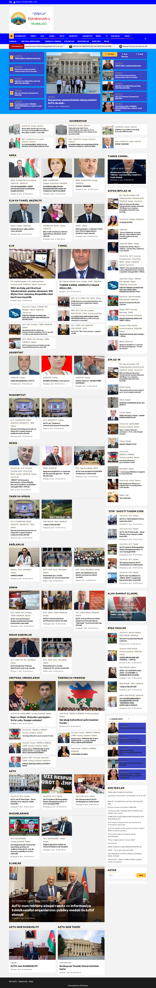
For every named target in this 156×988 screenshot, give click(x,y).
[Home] (11, 36)
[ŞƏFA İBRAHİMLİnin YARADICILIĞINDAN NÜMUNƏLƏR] (89, 365)
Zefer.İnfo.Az (83, 41)
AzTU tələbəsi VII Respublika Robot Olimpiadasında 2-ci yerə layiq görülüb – (23, 801)
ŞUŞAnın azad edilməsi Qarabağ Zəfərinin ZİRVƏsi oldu (127, 130)
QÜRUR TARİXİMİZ (122, 144)
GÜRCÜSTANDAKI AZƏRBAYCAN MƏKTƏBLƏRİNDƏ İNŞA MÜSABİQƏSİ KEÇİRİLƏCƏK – (35, 317)
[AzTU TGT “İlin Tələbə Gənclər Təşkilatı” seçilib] (64, 329)
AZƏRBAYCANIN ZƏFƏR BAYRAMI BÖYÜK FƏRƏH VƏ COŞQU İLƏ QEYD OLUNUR (83, 145)
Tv (107, 36)
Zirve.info (96, 41)
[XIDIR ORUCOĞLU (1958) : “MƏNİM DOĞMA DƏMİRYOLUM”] (113, 415)
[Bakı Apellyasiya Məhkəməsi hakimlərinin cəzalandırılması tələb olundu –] (113, 484)
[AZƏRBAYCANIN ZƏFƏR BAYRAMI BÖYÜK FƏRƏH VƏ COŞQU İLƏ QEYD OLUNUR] (61, 143)
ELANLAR (12, 41)
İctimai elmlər (127, 163)
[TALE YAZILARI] (113, 497)
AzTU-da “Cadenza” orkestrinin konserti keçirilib (56, 424)
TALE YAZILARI (125, 498)
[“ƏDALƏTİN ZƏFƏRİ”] (57, 509)
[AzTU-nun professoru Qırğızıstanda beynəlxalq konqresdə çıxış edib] (15, 343)
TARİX (32, 423)
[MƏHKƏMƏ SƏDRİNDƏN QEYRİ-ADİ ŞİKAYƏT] (113, 402)
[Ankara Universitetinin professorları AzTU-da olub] (24, 600)
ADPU (73, 298)
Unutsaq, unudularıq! (95, 313)
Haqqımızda (22, 981)
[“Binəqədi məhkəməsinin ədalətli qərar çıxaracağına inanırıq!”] (113, 390)
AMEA (23, 139)
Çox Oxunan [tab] (124, 55)
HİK (87, 569)
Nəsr (127, 495)
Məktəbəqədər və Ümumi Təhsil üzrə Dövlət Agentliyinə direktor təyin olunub (56, 231)
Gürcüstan (25, 743)
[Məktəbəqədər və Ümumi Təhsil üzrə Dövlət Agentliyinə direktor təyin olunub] (57, 213)
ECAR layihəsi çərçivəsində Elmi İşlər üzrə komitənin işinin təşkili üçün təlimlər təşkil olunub (86, 303)
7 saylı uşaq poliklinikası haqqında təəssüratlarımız (132, 473)
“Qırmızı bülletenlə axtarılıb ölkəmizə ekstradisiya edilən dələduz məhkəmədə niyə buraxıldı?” (130, 235)
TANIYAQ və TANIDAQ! (53, 41)
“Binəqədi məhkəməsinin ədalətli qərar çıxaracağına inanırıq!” (131, 391)
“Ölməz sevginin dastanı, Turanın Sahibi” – (122, 840)
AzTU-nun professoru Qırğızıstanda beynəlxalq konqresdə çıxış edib (36, 346)
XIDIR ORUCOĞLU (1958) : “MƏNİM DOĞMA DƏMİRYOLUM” (131, 416)
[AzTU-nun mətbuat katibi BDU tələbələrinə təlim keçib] (57, 455)
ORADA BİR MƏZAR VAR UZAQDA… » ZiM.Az (129, 659)
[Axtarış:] (122, 875)
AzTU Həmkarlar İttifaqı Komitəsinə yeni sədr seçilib (88, 577)
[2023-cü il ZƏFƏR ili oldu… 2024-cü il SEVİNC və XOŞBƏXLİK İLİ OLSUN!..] (112, 672)
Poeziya (22, 377)
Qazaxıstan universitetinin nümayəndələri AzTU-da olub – (26, 70)
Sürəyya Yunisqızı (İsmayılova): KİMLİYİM (89, 46)
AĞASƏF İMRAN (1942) (127, 444)
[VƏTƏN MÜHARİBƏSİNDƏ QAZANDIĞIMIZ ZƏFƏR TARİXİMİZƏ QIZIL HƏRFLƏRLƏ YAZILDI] (89, 167)
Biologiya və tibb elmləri (89, 139)
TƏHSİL (52, 36)
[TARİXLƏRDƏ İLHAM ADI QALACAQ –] (108, 64)
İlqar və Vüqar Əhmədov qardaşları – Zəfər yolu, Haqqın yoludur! (31, 719)
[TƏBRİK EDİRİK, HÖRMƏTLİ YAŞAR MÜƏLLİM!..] (81, 264)
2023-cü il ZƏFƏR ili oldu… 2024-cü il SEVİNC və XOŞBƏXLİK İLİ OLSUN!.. (130, 673)
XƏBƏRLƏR (40, 126)
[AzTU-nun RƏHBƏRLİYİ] (32, 945)
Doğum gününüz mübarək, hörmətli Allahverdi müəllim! (55, 846)
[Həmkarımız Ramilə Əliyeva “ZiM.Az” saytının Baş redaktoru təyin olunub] (113, 247)
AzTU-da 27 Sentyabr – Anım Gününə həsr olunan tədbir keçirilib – (131, 534)
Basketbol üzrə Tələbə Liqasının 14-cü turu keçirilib (23, 577)
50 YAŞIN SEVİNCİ (126, 222)
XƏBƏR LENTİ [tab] (117, 719)
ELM (42, 36)
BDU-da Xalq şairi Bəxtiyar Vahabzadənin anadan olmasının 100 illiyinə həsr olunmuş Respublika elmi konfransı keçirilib (32, 293)
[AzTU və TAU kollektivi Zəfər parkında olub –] (112, 520)
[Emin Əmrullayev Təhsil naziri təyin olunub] (89, 213)
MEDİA (98, 36)
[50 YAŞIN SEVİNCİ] (113, 221)
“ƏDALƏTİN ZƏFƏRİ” (52, 525)
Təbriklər (30, 226)
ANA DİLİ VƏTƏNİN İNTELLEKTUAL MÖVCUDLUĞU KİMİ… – (45, 46)
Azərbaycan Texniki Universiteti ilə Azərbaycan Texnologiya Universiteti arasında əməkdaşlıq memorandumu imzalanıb (51, 910)
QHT (90, 569)
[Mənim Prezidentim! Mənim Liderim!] (113, 300)
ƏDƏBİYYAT (73, 36)
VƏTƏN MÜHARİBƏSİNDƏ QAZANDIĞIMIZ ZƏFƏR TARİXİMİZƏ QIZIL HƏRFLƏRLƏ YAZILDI (88, 187)
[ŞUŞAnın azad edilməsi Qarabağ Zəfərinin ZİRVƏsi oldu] (108, 129)
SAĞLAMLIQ (115, 36)
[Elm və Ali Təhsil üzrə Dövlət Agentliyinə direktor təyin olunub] (24, 213)
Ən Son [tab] (111, 54)
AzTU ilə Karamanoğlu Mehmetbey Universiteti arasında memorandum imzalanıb (86, 622)
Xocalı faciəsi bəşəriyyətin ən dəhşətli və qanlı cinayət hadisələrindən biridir (23, 431)
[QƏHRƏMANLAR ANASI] (64, 751)
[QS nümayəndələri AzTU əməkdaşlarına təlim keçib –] (57, 783)
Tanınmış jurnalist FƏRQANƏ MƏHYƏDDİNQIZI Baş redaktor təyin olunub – (28, 106)
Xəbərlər (87, 229)
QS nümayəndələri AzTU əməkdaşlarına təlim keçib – (55, 800)
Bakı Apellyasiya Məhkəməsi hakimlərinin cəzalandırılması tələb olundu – (130, 485)
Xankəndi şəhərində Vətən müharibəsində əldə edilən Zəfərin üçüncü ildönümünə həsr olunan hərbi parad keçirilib (82, 131)
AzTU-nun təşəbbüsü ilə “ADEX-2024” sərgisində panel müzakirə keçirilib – (89, 801)
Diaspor (33, 307)
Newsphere (73, 986)
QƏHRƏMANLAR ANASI (79, 754)
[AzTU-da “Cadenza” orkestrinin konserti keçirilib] (57, 407)
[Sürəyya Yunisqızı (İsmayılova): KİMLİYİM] (108, 96)
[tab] (136, 719)
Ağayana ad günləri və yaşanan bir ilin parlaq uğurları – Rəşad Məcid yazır (24, 473)
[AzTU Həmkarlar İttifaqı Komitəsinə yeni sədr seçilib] (89, 557)
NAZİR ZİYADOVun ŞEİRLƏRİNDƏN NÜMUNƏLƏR (125, 847)
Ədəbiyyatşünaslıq (37, 281)
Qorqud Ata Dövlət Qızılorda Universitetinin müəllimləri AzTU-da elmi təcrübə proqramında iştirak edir (37, 332)
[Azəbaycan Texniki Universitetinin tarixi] (81, 945)
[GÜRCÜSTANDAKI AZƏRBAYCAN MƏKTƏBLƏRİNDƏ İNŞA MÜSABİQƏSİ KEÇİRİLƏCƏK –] (15, 313)
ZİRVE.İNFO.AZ (64, 106)
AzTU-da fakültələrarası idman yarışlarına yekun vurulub (54, 575)
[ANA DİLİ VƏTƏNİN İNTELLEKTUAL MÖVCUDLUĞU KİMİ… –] (73, 73)
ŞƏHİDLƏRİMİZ (25, 713)
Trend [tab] (140, 54)
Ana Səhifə (13, 981)
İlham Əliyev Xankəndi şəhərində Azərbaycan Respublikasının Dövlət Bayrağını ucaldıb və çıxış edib (35, 130)
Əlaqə (31, 981)
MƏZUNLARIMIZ (20, 838)
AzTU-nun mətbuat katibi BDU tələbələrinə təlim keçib (56, 472)
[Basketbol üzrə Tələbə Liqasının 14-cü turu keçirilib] (24, 557)
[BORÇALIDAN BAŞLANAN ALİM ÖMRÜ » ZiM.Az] (15, 762)
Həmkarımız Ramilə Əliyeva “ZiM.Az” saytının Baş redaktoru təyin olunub (131, 249)
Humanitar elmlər (16, 284)
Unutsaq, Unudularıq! (30, 41)
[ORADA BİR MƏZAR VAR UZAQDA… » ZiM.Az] (113, 331)
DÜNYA (33, 36)
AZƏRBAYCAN (20, 36)
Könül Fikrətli (112, 843)
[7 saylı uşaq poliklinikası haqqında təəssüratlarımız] (113, 471)
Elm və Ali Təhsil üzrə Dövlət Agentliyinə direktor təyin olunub (23, 234)
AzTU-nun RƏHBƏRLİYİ (24, 966)
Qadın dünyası (76, 748)
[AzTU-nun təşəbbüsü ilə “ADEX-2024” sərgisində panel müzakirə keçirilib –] (89, 783)
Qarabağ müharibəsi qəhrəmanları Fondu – (127, 461)
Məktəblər (25, 310)
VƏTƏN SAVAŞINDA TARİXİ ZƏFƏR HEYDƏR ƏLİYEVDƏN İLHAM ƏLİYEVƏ (35, 145)
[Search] (145, 39)
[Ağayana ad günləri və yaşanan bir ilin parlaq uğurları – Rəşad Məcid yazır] (24, 455)
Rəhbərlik (14, 963)
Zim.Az (106, 41)
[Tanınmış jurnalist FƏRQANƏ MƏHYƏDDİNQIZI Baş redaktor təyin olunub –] (108, 107)
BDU (12, 281)
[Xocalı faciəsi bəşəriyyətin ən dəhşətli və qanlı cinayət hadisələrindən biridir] (24, 407)
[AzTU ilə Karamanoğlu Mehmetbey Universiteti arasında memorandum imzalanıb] (89, 600)
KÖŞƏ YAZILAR (86, 180)
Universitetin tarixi (65, 963)
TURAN (41, 324)
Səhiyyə (78, 572)
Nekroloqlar (45, 758)
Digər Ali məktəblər (20, 281)
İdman (22, 569)
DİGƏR (127, 36)
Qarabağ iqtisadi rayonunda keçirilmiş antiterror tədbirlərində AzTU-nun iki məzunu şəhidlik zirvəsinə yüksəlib (23, 849)
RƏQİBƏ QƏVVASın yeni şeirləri (24, 381)
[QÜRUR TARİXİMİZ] (108, 143)
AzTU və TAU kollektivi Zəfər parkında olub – (131, 520)
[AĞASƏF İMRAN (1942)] (113, 443)
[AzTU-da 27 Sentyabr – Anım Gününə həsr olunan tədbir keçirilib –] (112, 534)
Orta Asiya (34, 324)
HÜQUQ (121, 387)
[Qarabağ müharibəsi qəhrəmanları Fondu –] (15, 734)
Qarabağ (33, 126)
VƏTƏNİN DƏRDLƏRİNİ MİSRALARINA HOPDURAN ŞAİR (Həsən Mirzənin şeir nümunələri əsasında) (85, 318)
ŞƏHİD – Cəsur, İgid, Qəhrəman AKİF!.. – (121, 850)
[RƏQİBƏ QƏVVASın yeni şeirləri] (24, 365)
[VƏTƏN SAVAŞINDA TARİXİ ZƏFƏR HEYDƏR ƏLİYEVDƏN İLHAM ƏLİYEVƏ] (14, 143)
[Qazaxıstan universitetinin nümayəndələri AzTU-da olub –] (108, 75)
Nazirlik (23, 226)
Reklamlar (55, 901)
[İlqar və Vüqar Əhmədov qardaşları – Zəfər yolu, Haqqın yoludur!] (32, 696)
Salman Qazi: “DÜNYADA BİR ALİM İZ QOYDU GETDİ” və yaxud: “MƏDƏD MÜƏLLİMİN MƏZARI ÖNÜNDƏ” (35, 751)
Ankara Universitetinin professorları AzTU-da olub (22, 620)
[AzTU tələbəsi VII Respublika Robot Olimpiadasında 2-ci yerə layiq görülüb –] (24, 783)
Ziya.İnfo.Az (69, 41)
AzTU (62, 36)
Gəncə (78, 281)
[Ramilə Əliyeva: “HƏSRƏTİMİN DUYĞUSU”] (57, 365)
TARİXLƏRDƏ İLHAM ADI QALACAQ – (28, 59)
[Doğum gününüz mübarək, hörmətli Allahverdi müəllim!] (57, 826)
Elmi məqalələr (39, 139)
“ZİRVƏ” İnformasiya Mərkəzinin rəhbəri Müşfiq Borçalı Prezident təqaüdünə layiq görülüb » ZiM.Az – (126, 173)
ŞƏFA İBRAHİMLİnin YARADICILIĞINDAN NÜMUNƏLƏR (84, 383)
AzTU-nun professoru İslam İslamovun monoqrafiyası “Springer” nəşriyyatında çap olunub (89, 477)
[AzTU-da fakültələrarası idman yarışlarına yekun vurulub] (57, 557)
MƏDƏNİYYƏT (88, 36)
